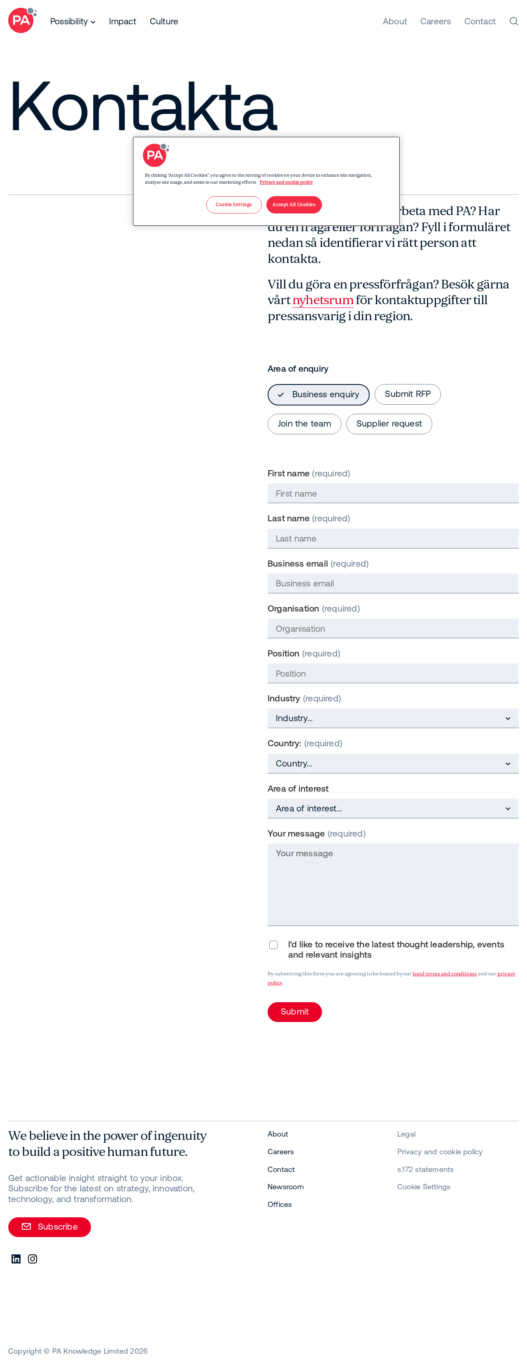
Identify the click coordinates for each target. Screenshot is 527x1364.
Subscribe (58, 1226)
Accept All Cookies (294, 204)
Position (284, 653)
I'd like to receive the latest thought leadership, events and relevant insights (396, 949)
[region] (266, 181)
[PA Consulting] (22, 22)
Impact (122, 21)
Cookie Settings (423, 1186)
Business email (298, 563)
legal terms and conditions (445, 973)
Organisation (293, 608)
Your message (296, 833)
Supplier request (389, 423)
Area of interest (298, 788)
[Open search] (514, 21)
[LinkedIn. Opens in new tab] (16, 1259)
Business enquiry (325, 394)
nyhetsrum (323, 300)
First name (289, 473)
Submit (295, 1011)
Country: (285, 743)
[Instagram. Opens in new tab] (33, 1259)
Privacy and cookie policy (286, 182)
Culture (164, 21)
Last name (289, 518)
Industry (284, 698)
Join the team (304, 423)
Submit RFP (408, 393)
